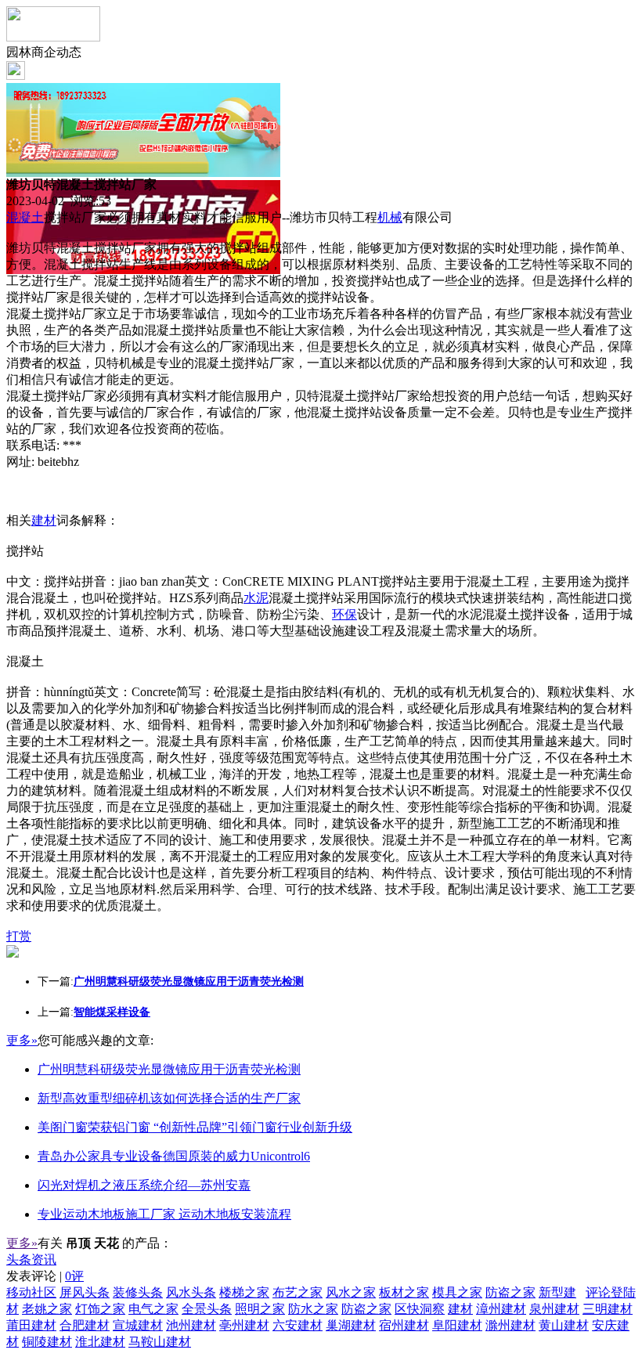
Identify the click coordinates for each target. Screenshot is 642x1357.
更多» (22, 1040)
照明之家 (260, 1308)
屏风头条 (85, 1292)
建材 (43, 520)
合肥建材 (85, 1325)
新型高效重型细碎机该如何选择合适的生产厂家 (169, 1098)
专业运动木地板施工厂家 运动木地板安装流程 (164, 1214)
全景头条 (207, 1308)
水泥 (256, 598)
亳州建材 (244, 1325)
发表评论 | (45, 1276)
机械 (389, 217)
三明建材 (607, 1308)
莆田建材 (31, 1325)
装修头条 (138, 1292)
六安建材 (297, 1325)
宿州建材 (404, 1325)
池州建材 (191, 1325)
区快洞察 (420, 1308)
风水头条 (191, 1292)
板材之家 (404, 1292)
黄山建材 (564, 1325)
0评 (74, 1276)
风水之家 (351, 1292)
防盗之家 (510, 1292)
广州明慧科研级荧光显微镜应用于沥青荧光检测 (169, 1069)
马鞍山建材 (159, 1341)
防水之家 (313, 1308)
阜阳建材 (457, 1325)
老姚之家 (47, 1308)
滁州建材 (510, 1325)
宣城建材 (138, 1325)
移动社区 (31, 1292)
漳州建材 (501, 1308)
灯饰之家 (100, 1308)
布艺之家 (297, 1292)
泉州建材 (554, 1308)
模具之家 (457, 1292)
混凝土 (25, 217)
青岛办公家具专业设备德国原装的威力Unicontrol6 (174, 1156)
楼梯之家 (244, 1292)
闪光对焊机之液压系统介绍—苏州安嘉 (144, 1185)
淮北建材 (100, 1341)
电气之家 (153, 1308)
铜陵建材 (47, 1341)
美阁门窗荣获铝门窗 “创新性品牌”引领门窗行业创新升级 (195, 1127)
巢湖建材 (351, 1325)
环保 (344, 614)
